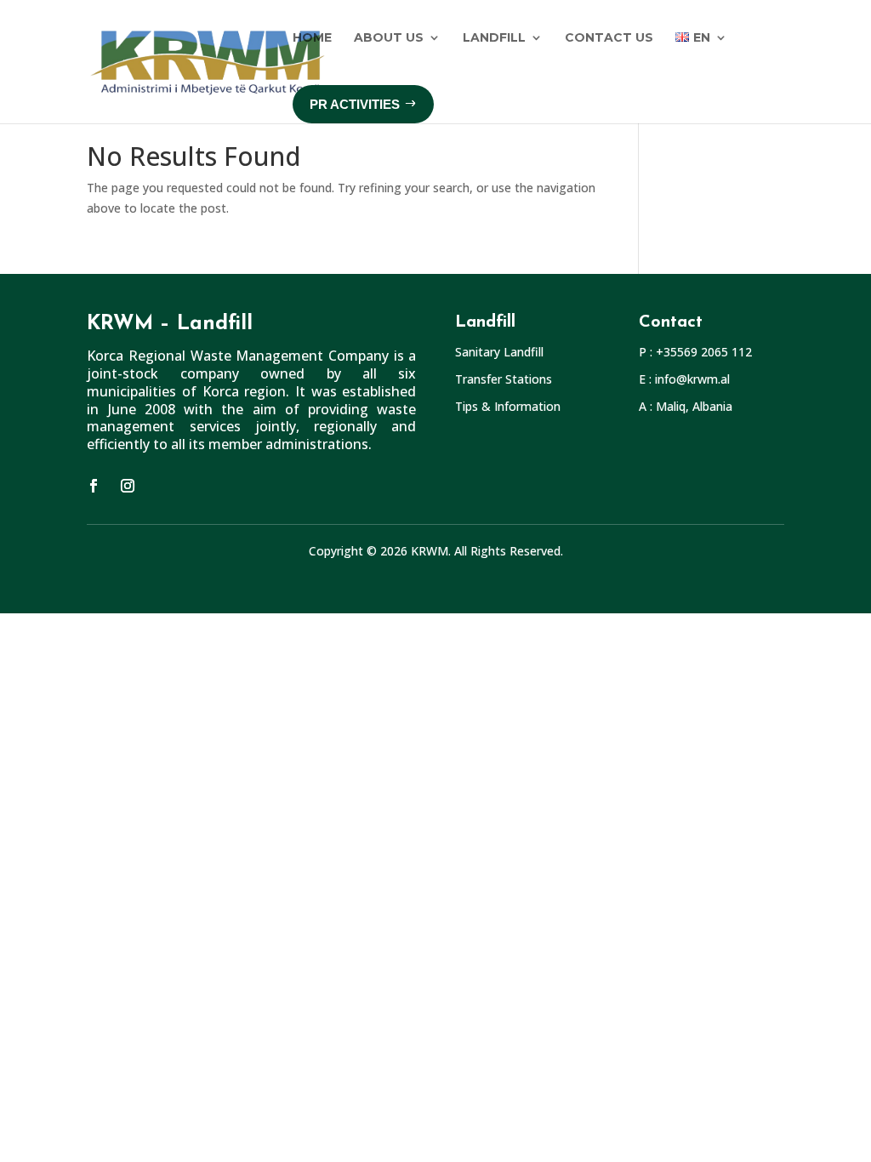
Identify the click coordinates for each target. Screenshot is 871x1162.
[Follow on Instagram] (127, 485)
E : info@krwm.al (684, 379)
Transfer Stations (503, 379)
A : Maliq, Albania (685, 406)
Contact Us (609, 37)
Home (312, 37)
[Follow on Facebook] (93, 485)
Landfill (494, 37)
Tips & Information (508, 406)
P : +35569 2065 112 (695, 352)
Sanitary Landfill (499, 352)
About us (389, 37)
